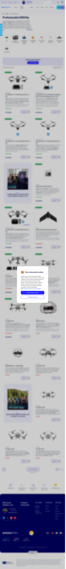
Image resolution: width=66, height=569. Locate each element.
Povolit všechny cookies (32, 292)
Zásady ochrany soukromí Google (32, 288)
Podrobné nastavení (32, 297)
